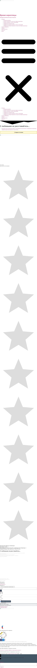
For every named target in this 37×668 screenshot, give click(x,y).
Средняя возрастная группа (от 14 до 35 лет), (10, 129)
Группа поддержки (5, 26)
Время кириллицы (8, 15)
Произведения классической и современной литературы (26, 128)
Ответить (2, 662)
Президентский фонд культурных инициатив (8, 17)
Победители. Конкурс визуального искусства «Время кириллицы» (15, 25)
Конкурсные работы (7, 20)
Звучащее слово (5, 128)
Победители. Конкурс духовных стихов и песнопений (13, 24)
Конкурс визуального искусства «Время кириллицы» (13, 21)
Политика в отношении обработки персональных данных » (10, 650)
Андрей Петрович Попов (12, 653)
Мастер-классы (4, 29)
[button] (18, 69)
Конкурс (3, 19)
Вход (3, 31)
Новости (3, 30)
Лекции (3, 116)
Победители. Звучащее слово (9, 23)
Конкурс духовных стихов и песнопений (11, 22)
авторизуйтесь (2, 584)
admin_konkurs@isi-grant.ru (22, 641)
